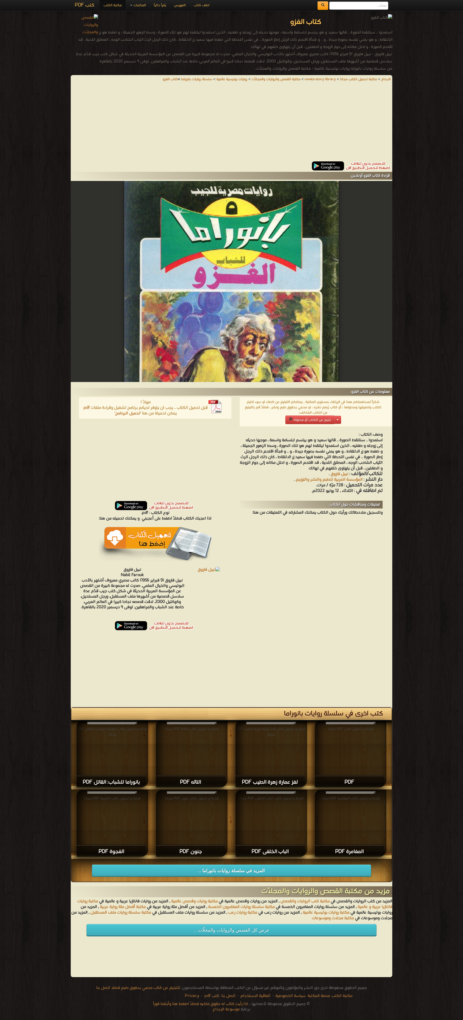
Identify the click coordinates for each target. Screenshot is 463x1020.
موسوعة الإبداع (226, 1009)
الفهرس (180, 5)
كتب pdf (211, 996)
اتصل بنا (227, 996)
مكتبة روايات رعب (242, 912)
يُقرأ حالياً (160, 5)
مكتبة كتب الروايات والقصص (305, 901)
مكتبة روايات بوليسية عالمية (326, 912)
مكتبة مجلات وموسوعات (333, 918)
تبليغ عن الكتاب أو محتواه (312, 420)
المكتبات (139, 5)
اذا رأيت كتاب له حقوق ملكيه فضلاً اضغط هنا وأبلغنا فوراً (200, 1004)
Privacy (192, 996)
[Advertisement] (231, 123)
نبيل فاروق (339, 474)
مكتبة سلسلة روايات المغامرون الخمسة (241, 907)
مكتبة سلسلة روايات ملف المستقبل (121, 912)
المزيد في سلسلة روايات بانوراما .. (231, 870)
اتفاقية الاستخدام (254, 996)
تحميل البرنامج (127, 413)
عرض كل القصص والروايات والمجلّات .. (231, 930)
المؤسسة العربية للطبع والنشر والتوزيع (329, 479)
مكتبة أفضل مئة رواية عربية (123, 907)
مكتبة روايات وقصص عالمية (194, 901)
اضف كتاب (201, 5)
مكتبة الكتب (113, 5)
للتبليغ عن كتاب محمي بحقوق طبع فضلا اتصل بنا (138, 988)
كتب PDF (84, 5)
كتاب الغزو (170, 79)
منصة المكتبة (319, 996)
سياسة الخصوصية (290, 996)
